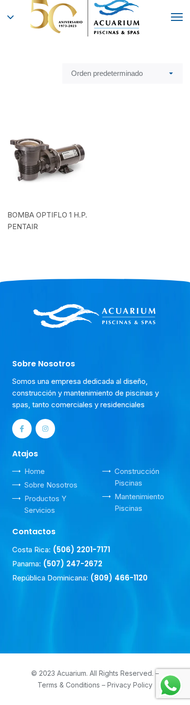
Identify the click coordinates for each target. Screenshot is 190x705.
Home (34, 471)
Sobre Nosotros (50, 484)
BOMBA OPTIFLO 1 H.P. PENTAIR (47, 220)
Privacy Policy (129, 685)
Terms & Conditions (69, 685)
